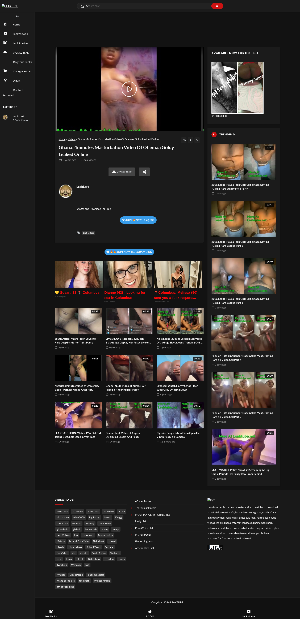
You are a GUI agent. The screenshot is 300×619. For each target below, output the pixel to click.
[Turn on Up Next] (184, 140)
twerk (122, 559)
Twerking (62, 565)
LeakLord (18, 116)
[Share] (144, 171)
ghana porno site (66, 580)
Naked (112, 541)
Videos (72, 139)
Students (114, 553)
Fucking (90, 523)
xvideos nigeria (102, 580)
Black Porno (76, 574)
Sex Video (62, 553)
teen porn (84, 580)
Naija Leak (98, 541)
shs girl (84, 553)
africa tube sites (65, 586)
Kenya (115, 529)
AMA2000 (79, 517)
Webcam (76, 565)
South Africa (99, 553)
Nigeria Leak (75, 547)
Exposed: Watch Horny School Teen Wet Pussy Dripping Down (177, 387)
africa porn (63, 517)
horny (105, 529)
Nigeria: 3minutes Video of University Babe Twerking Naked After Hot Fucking (77, 388)
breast (107, 517)
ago (69, 159)
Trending (109, 559)
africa (122, 511)
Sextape (109, 547)
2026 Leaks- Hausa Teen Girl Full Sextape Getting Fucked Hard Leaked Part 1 (240, 300)
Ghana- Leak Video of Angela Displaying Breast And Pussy (123, 435)
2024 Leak (77, 511)
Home (62, 139)
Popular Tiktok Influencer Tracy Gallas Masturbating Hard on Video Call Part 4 (242, 357)
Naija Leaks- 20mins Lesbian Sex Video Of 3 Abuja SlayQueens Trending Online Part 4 (180, 341)
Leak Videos (89, 159)
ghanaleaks (63, 529)
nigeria (60, 547)
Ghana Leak (105, 523)
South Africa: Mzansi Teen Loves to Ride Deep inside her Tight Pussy (75, 340)
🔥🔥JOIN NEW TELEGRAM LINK (131, 251)
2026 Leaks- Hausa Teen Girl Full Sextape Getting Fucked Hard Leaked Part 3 (240, 243)
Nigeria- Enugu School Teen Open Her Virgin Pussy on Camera (179, 435)
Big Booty (94, 517)
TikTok (79, 559)
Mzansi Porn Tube (79, 541)
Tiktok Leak (94, 559)
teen (59, 559)
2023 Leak (62, 511)
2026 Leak (108, 511)
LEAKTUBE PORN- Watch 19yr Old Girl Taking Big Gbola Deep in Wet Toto (78, 435)
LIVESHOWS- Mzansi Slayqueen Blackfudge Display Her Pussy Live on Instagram (127, 341)
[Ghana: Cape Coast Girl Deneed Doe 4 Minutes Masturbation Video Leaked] (190, 140)
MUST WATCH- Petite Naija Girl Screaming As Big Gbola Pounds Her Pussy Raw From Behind (240, 471)
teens (69, 559)
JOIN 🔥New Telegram (140, 220)
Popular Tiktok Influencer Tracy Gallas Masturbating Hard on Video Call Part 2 (242, 414)
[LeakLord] (5, 117)
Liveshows (88, 535)
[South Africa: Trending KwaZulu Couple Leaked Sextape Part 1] (197, 140)
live (76, 535)
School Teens (94, 547)
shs (73, 553)
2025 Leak (93, 511)
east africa (62, 523)
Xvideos (61, 574)
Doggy (118, 517)
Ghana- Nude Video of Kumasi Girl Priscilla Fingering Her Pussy (126, 387)
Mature (61, 541)
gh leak (77, 529)
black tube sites (96, 574)
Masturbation (105, 535)
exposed (76, 523)
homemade (91, 529)
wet (87, 565)
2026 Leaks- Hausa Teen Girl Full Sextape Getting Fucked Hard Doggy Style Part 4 (240, 186)
